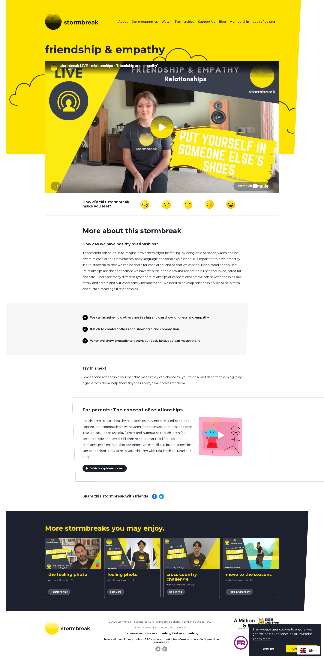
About (123, 21)
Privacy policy (133, 639)
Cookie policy (188, 639)
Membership (239, 21)
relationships (165, 451)
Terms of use (113, 639)
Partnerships (184, 21)
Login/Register (264, 21)
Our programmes (144, 21)
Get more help (134, 633)
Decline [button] (268, 648)
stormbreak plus (165, 639)
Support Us (206, 21)
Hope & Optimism (239, 591)
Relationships (59, 591)
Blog (222, 21)
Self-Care (115, 591)
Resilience (175, 591)
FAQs (148, 639)
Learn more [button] (262, 639)
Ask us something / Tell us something (172, 633)
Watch (166, 21)
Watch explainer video (106, 468)
